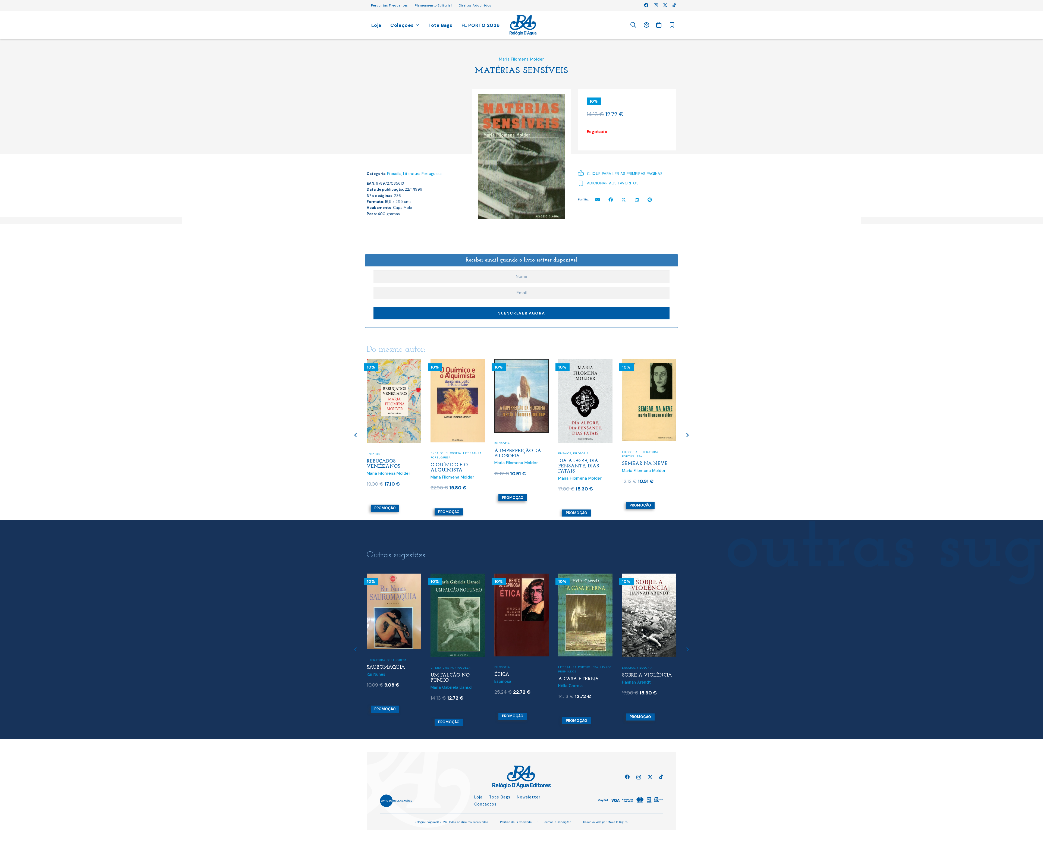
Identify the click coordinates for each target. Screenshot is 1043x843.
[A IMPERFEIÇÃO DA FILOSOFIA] (521, 363)
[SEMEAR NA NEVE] (649, 363)
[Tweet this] (623, 199)
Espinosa (502, 681)
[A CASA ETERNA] (585, 577)
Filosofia (394, 173)
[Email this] (597, 199)
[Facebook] (646, 5)
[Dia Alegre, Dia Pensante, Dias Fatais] (585, 363)
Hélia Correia (570, 685)
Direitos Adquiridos (475, 5)
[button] (633, 25)
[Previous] (356, 435)
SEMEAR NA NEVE (645, 463)
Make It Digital (618, 822)
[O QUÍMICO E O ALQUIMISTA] (458, 363)
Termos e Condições (557, 822)
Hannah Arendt (636, 682)
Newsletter (529, 797)
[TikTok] (674, 5)
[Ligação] (523, 25)
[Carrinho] (658, 25)
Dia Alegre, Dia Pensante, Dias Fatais (578, 466)
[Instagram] (656, 5)
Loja (478, 797)
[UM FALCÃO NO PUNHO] (458, 577)
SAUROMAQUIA (386, 667)
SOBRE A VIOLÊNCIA (647, 675)
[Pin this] (649, 199)
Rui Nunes (376, 674)
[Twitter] (665, 5)
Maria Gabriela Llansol (452, 687)
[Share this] (610, 199)
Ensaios (373, 454)
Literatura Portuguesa (422, 173)
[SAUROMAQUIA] (394, 577)
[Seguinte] (687, 435)
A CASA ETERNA (578, 679)
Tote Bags (499, 797)
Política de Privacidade (516, 822)
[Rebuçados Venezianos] (394, 363)
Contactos (485, 804)
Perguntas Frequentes (389, 5)
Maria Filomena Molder (521, 59)
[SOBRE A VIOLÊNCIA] (649, 577)
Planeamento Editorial (433, 5)
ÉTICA (501, 674)
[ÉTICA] (521, 577)
